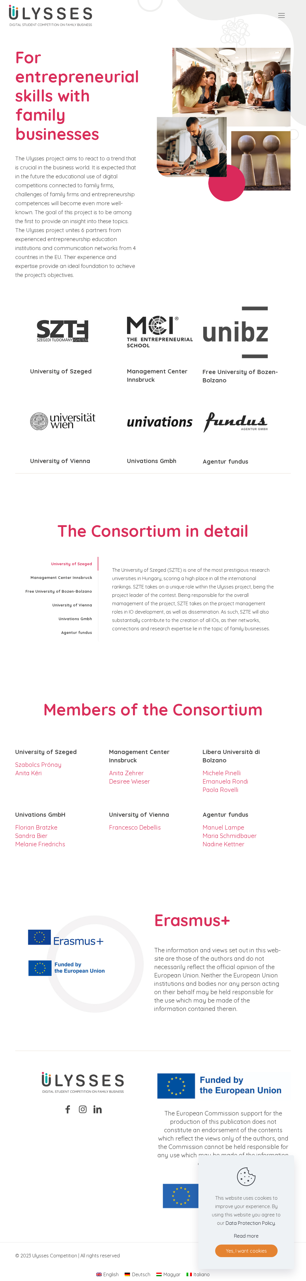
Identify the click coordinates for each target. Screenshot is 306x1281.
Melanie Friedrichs (40, 844)
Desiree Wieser (129, 781)
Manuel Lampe (223, 827)
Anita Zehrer (126, 773)
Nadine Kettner (223, 844)
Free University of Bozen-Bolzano (58, 591)
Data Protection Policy (250, 1223)
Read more (246, 1236)
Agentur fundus (76, 632)
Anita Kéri (28, 773)
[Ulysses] (50, 15)
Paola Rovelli (220, 789)
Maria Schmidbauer (230, 835)
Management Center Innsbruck (61, 577)
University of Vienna (72, 605)
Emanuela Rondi (225, 781)
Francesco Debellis (135, 827)
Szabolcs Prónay (38, 764)
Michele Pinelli (222, 773)
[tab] (56, 564)
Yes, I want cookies (246, 1251)
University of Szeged (71, 563)
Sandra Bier (31, 835)
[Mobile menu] (281, 15)
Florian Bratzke (36, 827)
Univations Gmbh (75, 618)
